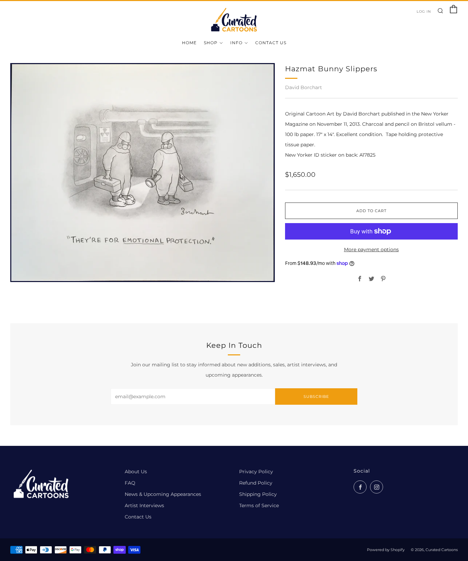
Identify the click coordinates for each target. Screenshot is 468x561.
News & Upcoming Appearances (163, 494)
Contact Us (270, 42)
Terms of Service (259, 505)
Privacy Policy (256, 471)
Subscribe (316, 396)
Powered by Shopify (386, 549)
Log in (424, 11)
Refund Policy (255, 483)
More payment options (371, 249)
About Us (136, 471)
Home (189, 42)
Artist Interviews (144, 505)
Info (236, 42)
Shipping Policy (258, 494)
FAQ (130, 483)
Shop (211, 42)
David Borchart (303, 87)
